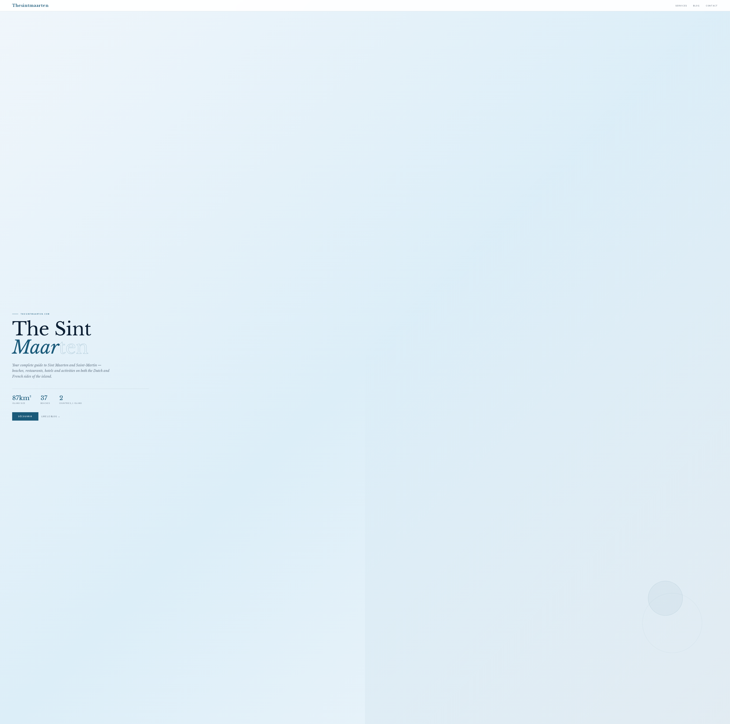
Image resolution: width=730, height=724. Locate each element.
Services (681, 5)
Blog (696, 5)
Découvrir (25, 416)
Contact (712, 5)
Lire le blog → (50, 416)
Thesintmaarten (30, 5)
